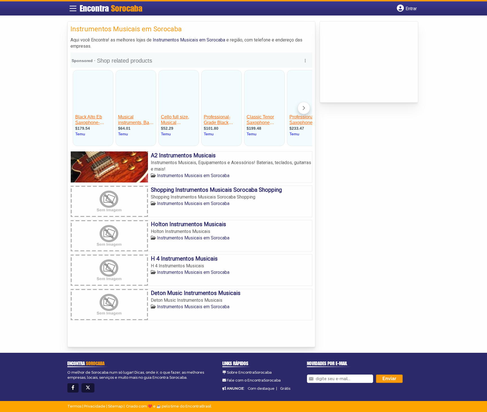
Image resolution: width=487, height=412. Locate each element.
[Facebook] (73, 388)
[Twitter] (87, 388)
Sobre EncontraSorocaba (249, 372)
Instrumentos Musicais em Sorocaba (189, 40)
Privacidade (94, 406)
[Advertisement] (365, 62)
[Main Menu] (73, 8)
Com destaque (261, 388)
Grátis (285, 388)
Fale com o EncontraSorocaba (254, 380)
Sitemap (115, 406)
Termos (74, 406)
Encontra (111, 8)
